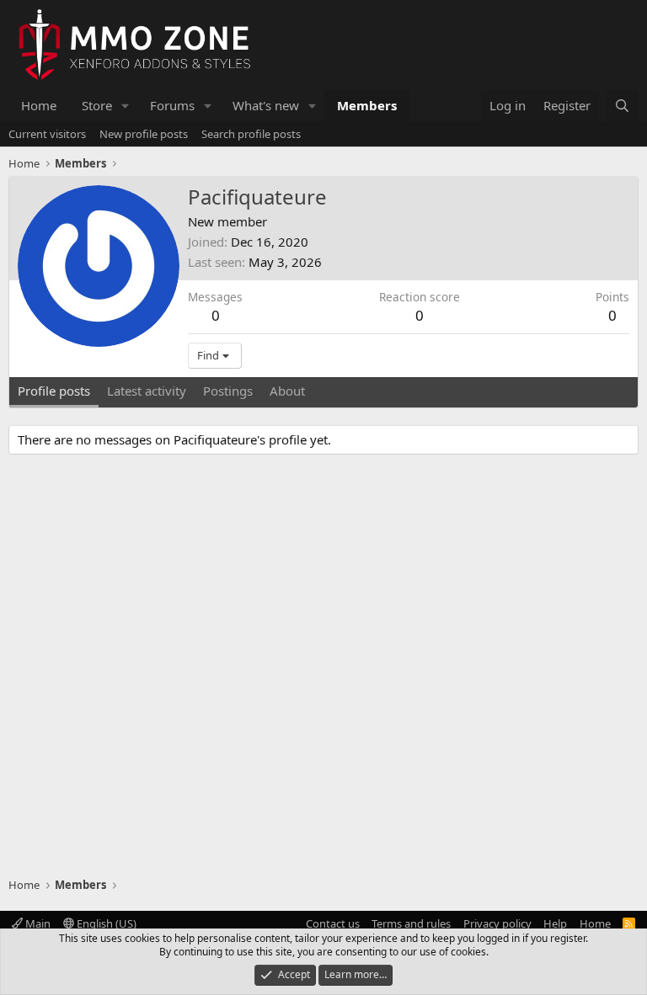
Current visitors (47, 133)
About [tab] (287, 390)
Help (555, 923)
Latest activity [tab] (146, 390)
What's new (266, 105)
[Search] (622, 105)
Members (367, 105)
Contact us (333, 923)
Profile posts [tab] (54, 390)
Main (37, 923)
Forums (172, 105)
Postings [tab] (228, 390)
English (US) (105, 923)
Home (38, 105)
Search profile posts (251, 133)
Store (97, 105)
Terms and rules (411, 923)
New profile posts (143, 133)
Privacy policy (497, 923)
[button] (125, 105)
